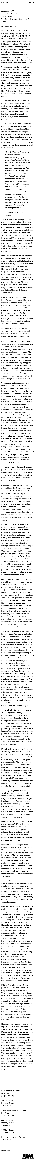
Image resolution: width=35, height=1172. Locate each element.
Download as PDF (8, 26)
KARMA (4, 3)
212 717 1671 (7, 1096)
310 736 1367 (7, 1115)
